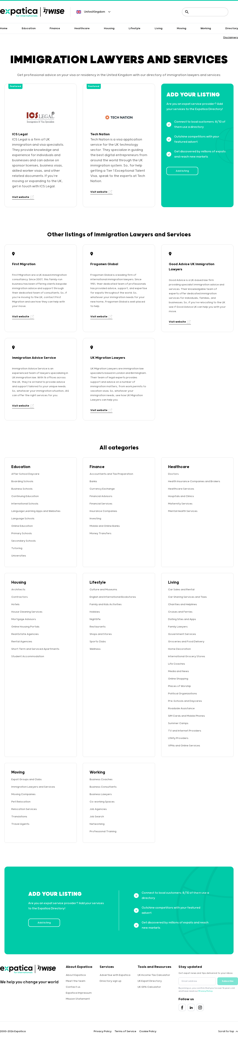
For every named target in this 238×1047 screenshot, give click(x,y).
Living (159, 28)
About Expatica (76, 975)
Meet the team (75, 981)
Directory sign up (110, 981)
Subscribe (228, 981)
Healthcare (82, 28)
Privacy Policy (205, 991)
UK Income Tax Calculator (154, 975)
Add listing (182, 170)
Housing (109, 28)
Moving (181, 28)
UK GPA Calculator (149, 986)
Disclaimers (230, 37)
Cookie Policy (147, 1031)
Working (205, 28)
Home (3, 28)
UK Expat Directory (150, 981)
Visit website (21, 197)
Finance (55, 28)
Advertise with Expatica (115, 975)
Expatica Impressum (79, 992)
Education (29, 28)
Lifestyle (134, 28)
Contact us (73, 986)
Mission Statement (78, 998)
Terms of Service (125, 1031)
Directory (231, 28)
